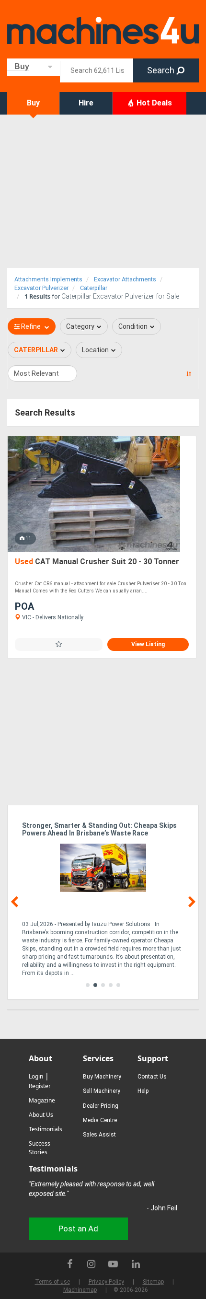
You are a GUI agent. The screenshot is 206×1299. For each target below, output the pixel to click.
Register (40, 1086)
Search (161, 70)
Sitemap (153, 1281)
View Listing (148, 644)
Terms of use (52, 1281)
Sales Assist (99, 1134)
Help (143, 1091)
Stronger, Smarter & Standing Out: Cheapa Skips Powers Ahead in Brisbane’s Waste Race (99, 829)
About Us (41, 1115)
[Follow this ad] (59, 644)
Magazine (42, 1100)
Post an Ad (78, 1228)
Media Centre (100, 1120)
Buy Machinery (102, 1076)
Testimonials (45, 1129)
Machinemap (80, 1290)
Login (36, 1076)
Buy (33, 102)
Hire (86, 102)
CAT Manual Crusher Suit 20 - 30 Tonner (97, 561)
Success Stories (39, 1147)
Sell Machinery (101, 1091)
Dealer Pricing (100, 1105)
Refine (31, 326)
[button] (88, 985)
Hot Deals (153, 102)
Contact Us (152, 1076)
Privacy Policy (106, 1281)
